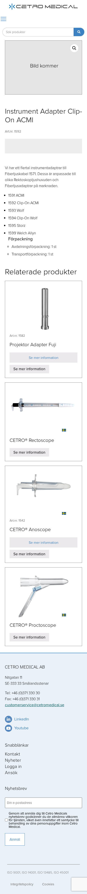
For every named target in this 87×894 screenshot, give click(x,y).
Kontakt (12, 754)
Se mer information (43, 357)
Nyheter (13, 760)
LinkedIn (21, 719)
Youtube (21, 728)
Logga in (13, 766)
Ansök (11, 772)
